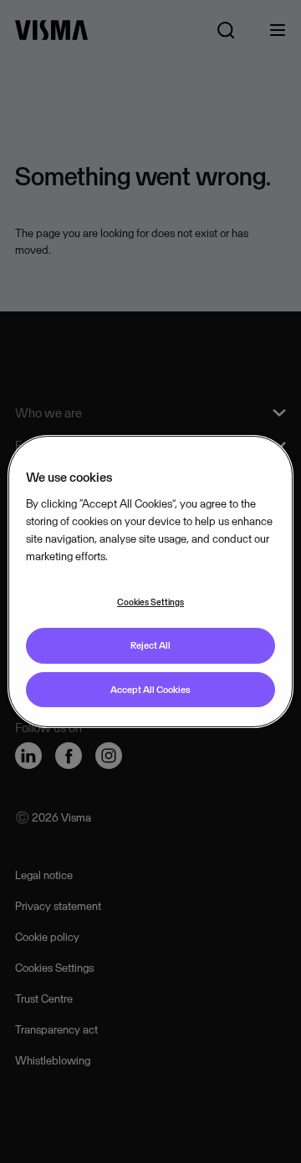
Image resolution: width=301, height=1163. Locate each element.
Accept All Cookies (150, 689)
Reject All (150, 645)
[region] (150, 582)
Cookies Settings (150, 602)
